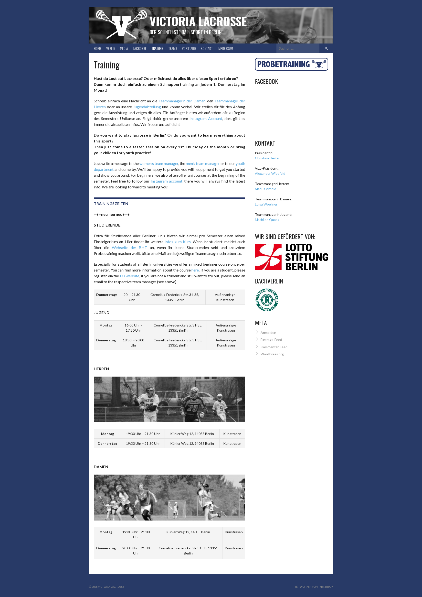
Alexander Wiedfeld (270, 173)
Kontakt (207, 48)
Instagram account (166, 181)
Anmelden (268, 332)
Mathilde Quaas (267, 219)
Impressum (225, 48)
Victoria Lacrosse (198, 21)
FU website (129, 275)
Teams (172, 48)
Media (124, 48)
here (195, 270)
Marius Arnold (265, 189)
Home (97, 48)
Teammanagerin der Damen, (182, 100)
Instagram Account (206, 118)
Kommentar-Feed (274, 347)
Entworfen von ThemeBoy (314, 586)
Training (157, 48)
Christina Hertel (267, 158)
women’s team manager (158, 163)
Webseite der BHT (130, 247)
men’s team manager (203, 163)
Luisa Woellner (266, 204)
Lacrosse (140, 48)
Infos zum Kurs (177, 241)
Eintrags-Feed (271, 339)
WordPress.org (272, 354)
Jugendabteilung (147, 106)
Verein (110, 48)
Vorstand (189, 48)
